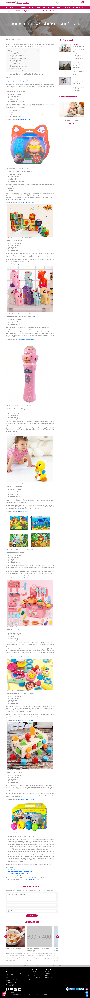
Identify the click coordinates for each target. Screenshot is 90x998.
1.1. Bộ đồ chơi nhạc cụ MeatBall (14, 53)
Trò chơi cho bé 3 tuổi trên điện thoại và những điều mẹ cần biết (78, 81)
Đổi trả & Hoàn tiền (49, 971)
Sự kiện (33, 975)
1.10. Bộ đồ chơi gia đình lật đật (14, 68)
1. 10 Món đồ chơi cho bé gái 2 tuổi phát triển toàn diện (18, 52)
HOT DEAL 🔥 (66, 7)
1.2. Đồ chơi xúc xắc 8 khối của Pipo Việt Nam (17, 55)
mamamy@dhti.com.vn (13, 982)
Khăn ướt (23, 7)
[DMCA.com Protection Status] (80, 989)
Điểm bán (34, 971)
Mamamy (21, 40)
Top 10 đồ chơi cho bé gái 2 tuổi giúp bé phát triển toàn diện (39, 11)
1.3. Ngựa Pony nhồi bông (13, 57)
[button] (57, 936)
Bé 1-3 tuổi (17, 11)
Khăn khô (31, 7)
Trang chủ (8, 11)
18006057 (13, 985)
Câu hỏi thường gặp (36, 977)
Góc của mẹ (31, 879)
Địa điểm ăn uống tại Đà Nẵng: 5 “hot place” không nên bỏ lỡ (78, 65)
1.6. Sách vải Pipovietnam (13, 61)
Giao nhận (47, 975)
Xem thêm (71, 123)
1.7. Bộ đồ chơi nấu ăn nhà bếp (14, 63)
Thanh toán (47, 973)
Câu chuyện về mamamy (71, 120)
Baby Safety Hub (11, 7)
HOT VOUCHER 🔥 (78, 7)
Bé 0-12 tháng (76, 44)
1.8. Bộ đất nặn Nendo (12, 65)
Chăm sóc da (41, 7)
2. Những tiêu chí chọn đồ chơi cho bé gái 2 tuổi (16, 70)
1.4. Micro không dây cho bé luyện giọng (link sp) (17, 58)
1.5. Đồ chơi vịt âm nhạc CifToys (14, 60)
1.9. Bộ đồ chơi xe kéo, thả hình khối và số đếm (17, 66)
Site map (34, 973)
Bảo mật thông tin (48, 977)
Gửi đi (31, 916)
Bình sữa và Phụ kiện (54, 7)
